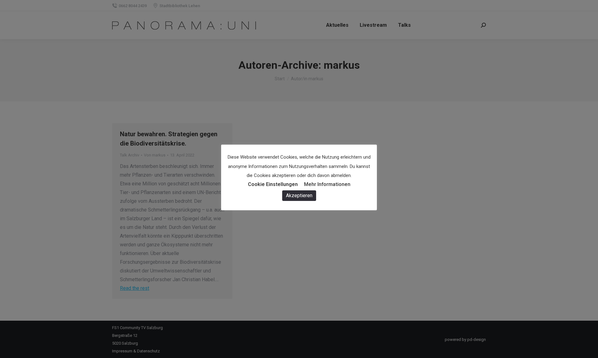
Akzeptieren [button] (299, 195)
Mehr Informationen (327, 184)
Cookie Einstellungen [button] (273, 184)
